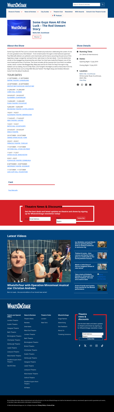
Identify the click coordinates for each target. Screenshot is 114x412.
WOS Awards (79, 12)
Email (27, 219)
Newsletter (69, 12)
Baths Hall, (37, 33)
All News (27, 388)
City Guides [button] (45, 12)
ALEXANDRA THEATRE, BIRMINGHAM (19, 115)
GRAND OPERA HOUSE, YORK (17, 138)
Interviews (27, 326)
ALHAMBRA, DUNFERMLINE (16, 98)
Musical (36, 37)
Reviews (27, 323)
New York (44, 323)
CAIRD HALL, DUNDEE (14, 92)
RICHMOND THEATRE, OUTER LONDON (20, 109)
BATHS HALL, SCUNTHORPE (16, 126)
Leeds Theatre (12, 348)
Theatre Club (58, 12)
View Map (83, 80)
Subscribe (81, 218)
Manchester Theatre (14, 356)
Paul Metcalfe (13, 190)
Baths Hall (83, 74)
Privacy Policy (42, 405)
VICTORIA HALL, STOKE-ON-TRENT (18, 149)
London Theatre (12, 320)
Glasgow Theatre (13, 328)
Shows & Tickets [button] (14, 12)
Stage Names (62, 319)
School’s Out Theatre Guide (96, 12)
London (43, 319)
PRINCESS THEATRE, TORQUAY (17, 143)
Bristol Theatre (29, 346)
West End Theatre (30, 330)
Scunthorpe (45, 33)
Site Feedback (62, 326)
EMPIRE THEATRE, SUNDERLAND (18, 80)
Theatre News (29, 319)
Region (58, 218)
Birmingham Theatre (14, 336)
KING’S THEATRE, (13, 132)
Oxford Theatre (29, 378)
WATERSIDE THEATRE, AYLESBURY (18, 166)
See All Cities (11, 366)
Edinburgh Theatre (13, 344)
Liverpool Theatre (13, 352)
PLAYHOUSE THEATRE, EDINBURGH (19, 160)
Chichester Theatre (13, 340)
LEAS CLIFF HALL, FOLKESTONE (17, 172)
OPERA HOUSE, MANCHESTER (17, 155)
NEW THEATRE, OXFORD (15, 120)
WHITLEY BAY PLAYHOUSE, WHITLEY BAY (20, 86)
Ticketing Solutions (64, 334)
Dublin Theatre (12, 324)
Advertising (62, 323)
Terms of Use (50, 405)
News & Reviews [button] (30, 12)
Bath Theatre (11, 332)
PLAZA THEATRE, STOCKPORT (17, 103)
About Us (61, 330)
